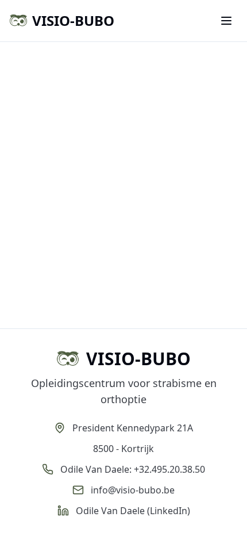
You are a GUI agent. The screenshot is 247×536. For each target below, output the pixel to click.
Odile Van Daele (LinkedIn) (133, 510)
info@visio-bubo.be (133, 490)
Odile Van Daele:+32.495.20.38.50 (132, 469)
